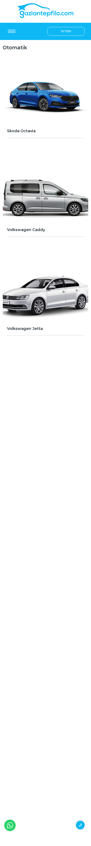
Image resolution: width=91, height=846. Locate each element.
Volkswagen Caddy (26, 229)
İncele (45, 146)
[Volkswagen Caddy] (45, 191)
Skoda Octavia (21, 131)
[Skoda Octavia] (45, 92)
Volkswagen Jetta (25, 328)
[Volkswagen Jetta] (45, 290)
